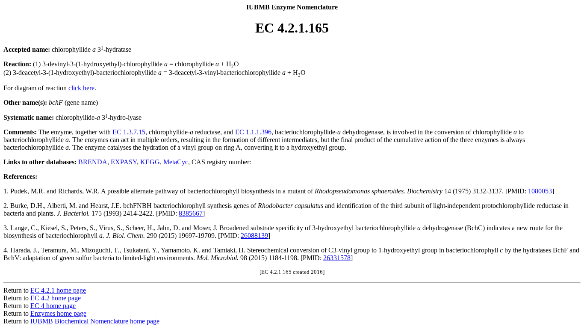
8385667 (191, 213)
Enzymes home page (58, 313)
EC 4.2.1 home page (58, 290)
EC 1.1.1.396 (253, 132)
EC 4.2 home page (55, 298)
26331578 (337, 257)
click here (81, 88)
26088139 (254, 235)
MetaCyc (175, 162)
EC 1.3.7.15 (128, 132)
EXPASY (124, 162)
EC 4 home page (53, 305)
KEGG (150, 162)
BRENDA (92, 162)
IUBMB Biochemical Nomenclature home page (94, 321)
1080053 (540, 191)
